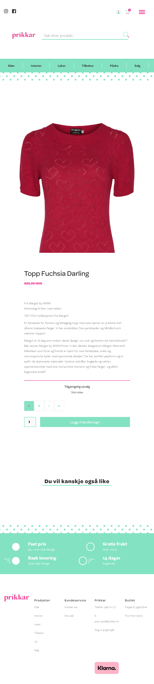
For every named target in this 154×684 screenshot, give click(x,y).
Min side (69, 616)
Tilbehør (88, 65)
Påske (114, 65)
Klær (11, 65)
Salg (137, 65)
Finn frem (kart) (134, 616)
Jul (35, 641)
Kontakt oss (71, 607)
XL (59, 406)
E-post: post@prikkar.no (107, 618)
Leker (62, 65)
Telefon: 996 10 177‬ (105, 607)
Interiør (36, 65)
